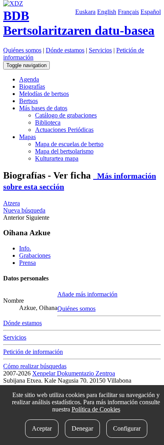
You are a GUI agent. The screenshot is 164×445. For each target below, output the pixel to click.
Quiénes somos (22, 50)
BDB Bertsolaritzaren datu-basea (78, 23)
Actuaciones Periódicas (64, 129)
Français (128, 11)
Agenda (29, 79)
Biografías (32, 86)
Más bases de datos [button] (43, 108)
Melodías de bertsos (44, 93)
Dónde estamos (65, 50)
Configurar (127, 428)
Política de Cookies (96, 409)
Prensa (27, 262)
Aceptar (42, 428)
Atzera (11, 203)
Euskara (85, 11)
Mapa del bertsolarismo (64, 151)
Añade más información (87, 294)
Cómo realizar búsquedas (34, 366)
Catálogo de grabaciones (66, 115)
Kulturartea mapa (56, 158)
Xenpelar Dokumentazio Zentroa (73, 373)
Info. (25, 248)
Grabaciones (35, 255)
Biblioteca (48, 122)
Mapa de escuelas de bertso (69, 144)
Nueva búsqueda (24, 210)
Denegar (82, 428)
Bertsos (28, 100)
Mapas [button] (27, 136)
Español (151, 11)
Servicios (100, 50)
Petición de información (33, 351)
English (106, 11)
